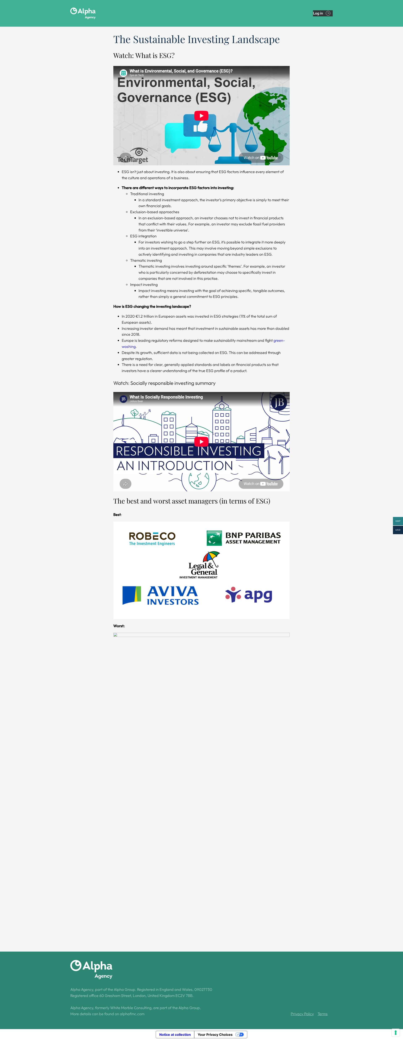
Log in (318, 13)
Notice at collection (175, 1034)
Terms (323, 1013)
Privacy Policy (302, 1013)
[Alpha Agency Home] (91, 13)
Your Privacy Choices (215, 1034)
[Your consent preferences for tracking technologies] (396, 1033)
